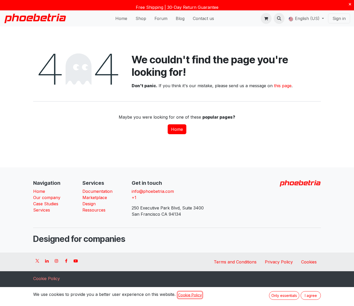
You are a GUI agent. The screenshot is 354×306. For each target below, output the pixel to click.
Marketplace (94, 197)
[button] (279, 18)
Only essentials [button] (284, 295)
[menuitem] (121, 18)
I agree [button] (311, 295)
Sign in (339, 18)
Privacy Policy (279, 261)
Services (41, 210)
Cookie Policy (46, 278)
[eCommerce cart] (266, 18)
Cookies (309, 261)
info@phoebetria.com (153, 191)
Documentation (97, 191)
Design (89, 203)
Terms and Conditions (235, 261)
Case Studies (45, 203)
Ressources (93, 210)
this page (283, 85)
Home (177, 129)
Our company (46, 197)
